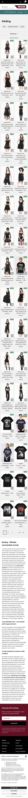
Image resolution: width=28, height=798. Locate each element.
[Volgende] (23, 532)
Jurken (22, 26)
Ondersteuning (5, 743)
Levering (4, 748)
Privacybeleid (19, 748)
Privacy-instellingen (21, 751)
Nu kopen (20, 12)
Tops (4, 26)
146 (19, 532)
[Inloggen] (20, 2)
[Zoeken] (12, 7)
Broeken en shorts (13, 26)
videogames (18, 646)
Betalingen (4, 745)
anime (3, 648)
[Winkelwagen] (24, 2)
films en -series (7, 644)
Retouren (4, 751)
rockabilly (13, 688)
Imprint (17, 743)
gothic (9, 582)
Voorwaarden (19, 745)
